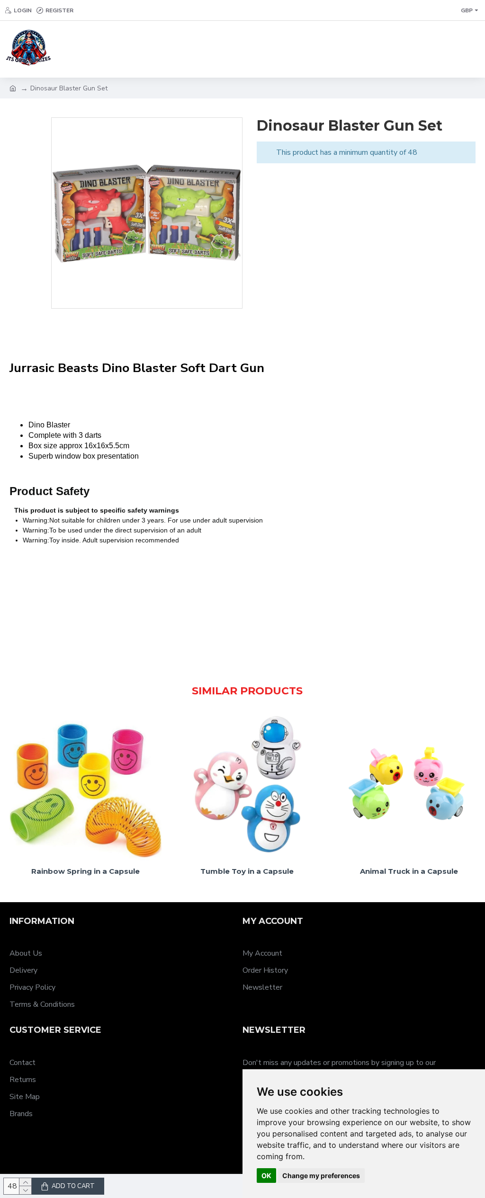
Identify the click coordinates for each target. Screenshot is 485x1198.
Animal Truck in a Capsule (409, 871)
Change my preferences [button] (321, 1175)
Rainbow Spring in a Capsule (85, 871)
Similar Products (247, 690)
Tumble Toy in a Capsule (247, 871)
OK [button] (266, 1175)
